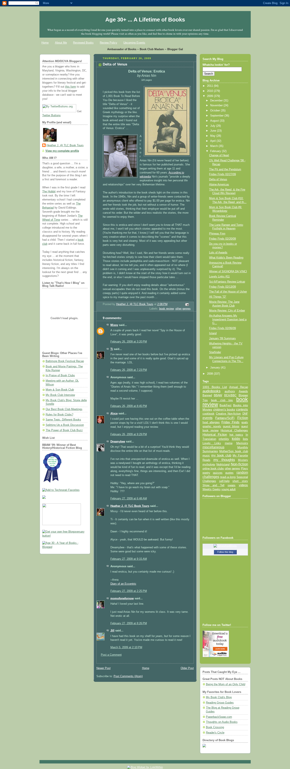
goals (244, 422)
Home (45, 42)
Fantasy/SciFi (224, 418)
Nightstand (222, 464)
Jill (112, 630)
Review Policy (108, 42)
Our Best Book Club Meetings (64, 409)
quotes (229, 472)
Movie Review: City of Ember (227, 310)
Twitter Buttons (51, 115)
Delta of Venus (218, 179)
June (213, 130)
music (206, 455)
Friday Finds (230, 422)
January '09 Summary (222, 338)
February (216, 151)
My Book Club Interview (60, 395)
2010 (210, 91)
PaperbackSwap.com (219, 716)
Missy (114, 325)
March (214, 146)
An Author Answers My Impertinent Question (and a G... (227, 319)
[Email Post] (186, 304)
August (215, 120)
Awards (243, 391)
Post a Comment (111, 654)
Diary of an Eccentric (123, 583)
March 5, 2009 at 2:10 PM (126, 647)
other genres (183, 308)
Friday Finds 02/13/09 (222, 286)
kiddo (236, 439)
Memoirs (242, 443)
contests (242, 409)
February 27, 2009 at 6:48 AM (128, 498)
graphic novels (212, 426)
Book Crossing (215, 727)
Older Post (187, 668)
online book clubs (213, 468)
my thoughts (224, 460)
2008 (210, 373)
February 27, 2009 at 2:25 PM (128, 591)
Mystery (243, 460)
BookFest (225, 405)
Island (213, 333)
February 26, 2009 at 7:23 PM (128, 369)
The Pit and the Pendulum (225, 169)
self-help (224, 481)
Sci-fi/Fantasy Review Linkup (227, 281)
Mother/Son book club (233, 451)
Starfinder (215, 352)
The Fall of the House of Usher (228, 291)
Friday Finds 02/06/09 (222, 328)
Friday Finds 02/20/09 (222, 238)
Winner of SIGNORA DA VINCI (228, 271)
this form (70, 86)
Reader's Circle (215, 732)
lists (245, 439)
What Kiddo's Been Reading (226, 257)
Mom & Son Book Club (60, 389)
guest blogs (231, 426)
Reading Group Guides (220, 702)
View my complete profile (62, 150)
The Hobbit (49, 191)
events (208, 418)
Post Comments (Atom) (128, 676)
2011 (210, 85)
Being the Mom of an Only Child (225, 684)
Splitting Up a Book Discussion (65, 425)
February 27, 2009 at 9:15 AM (128, 558)
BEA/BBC (230, 395)
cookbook (208, 413)
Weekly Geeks (212, 489)
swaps (231, 485)
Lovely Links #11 (219, 276)
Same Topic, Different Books (63, 419)
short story (240, 481)
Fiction (242, 418)
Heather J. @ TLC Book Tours (65, 145)
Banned (207, 395)
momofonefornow (122, 598)
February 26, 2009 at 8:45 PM (128, 406)
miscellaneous (213, 447)
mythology (209, 464)
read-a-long (228, 477)
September (217, 115)
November (217, 105)
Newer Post (103, 668)
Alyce (114, 413)
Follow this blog (225, 552)
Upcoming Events (134, 42)
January (215, 367)
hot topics (236, 434)
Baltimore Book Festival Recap (65, 361)
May (213, 135)
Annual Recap (238, 387)
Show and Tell (214, 485)
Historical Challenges (234, 430)
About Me (61, 42)
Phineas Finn (217, 233)
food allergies (211, 422)
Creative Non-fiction (228, 413)
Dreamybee (117, 441)
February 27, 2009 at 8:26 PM (128, 623)
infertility (224, 439)
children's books (224, 409)
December (217, 100)
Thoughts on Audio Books (222, 722)
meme (228, 443)
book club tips (222, 400)
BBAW (218, 395)
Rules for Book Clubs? (59, 414)
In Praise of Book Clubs (60, 375)
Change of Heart (219, 155)
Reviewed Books (83, 42)
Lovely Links (212, 443)
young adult (228, 489)
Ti (111, 349)
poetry (206, 472)
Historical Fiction (215, 434)
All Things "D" (217, 296)
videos (243, 485)
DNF (245, 413)
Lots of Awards (218, 252)
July (213, 125)
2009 (210, 96)
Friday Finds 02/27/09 (222, 174)
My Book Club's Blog (219, 697)
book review (166, 308)
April (213, 140)
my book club (221, 455)
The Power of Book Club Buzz (64, 430)
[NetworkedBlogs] (225, 545)
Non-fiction (239, 464)
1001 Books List (215, 387)
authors (230, 391)
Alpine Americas (219, 184)
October (215, 110)
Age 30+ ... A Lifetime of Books (145, 19)
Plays (244, 468)
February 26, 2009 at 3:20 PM (128, 341)
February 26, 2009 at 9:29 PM (128, 434)
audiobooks (212, 391)
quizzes (217, 472)
